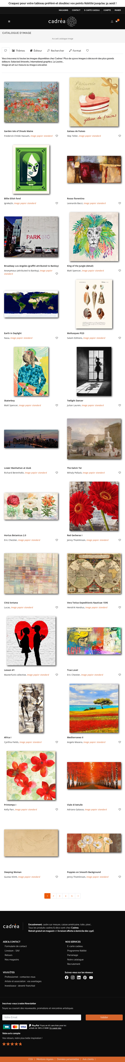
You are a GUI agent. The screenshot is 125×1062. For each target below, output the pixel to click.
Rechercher (57, 50)
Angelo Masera (74, 742)
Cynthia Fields (11, 742)
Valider (104, 1017)
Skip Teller (72, 135)
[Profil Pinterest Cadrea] (85, 977)
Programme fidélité (76, 950)
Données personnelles (68, 1059)
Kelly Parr (9, 809)
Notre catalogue (75, 959)
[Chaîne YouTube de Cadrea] (91, 977)
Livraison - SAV (12, 950)
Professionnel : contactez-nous (20, 977)
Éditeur (37, 50)
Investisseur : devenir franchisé (20, 986)
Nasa (6, 337)
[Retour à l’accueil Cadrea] (62, 21)
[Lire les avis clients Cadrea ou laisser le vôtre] (13, 1042)
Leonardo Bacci (75, 203)
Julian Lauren (74, 405)
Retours (8, 955)
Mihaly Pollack (74, 472)
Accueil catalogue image (62, 39)
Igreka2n (8, 203)
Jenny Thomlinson (76, 540)
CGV (31, 1059)
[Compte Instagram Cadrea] (73, 977)
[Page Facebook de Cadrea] (67, 977)
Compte (107, 10)
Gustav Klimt (10, 876)
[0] (116, 21)
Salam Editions (74, 337)
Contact (76, 10)
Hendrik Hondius (75, 607)
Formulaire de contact (16, 946)
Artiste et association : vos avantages (23, 981)
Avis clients (88, 1059)
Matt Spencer (74, 270)
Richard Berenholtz (14, 472)
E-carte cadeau (92, 10)
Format (76, 50)
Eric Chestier (10, 540)
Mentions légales (45, 1059)
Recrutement (73, 964)
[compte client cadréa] (112, 21)
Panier (118, 10)
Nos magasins (12, 959)
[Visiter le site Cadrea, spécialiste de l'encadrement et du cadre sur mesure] (14, 927)
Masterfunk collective (15, 674)
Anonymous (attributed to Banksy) (21, 270)
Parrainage (72, 955)
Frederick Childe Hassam (16, 135)
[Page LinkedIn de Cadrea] (79, 977)
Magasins (63, 10)
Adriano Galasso (75, 809)
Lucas (7, 607)
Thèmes (20, 50)
